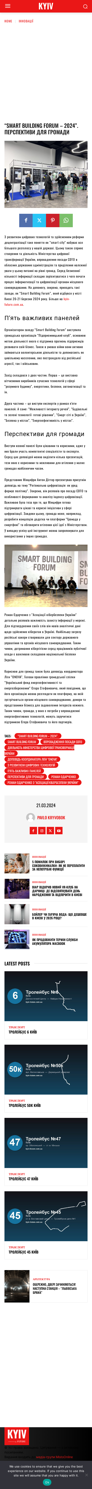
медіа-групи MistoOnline (54, 1457)
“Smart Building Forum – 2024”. (38, 736)
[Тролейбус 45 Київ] (46, 1216)
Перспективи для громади (26, 776)
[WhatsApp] (66, 220)
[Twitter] (39, 220)
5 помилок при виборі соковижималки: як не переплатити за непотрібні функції (58, 865)
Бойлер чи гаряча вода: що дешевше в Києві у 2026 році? (59, 916)
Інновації (26, 21)
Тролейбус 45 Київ (23, 1252)
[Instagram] (42, 830)
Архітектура (41, 1279)
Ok (47, 1482)
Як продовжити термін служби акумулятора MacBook (55, 941)
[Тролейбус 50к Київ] (46, 1070)
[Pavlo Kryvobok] (31, 817)
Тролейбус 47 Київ (23, 1178)
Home (8, 21)
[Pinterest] (52, 220)
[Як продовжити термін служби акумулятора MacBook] (16, 940)
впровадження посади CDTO (63, 741)
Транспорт (17, 1027)
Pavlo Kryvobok (51, 817)
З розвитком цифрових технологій (31, 765)
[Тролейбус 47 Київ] (46, 1143)
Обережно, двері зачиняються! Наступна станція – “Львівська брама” (55, 1288)
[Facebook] (26, 220)
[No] (86, 1475)
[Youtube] (59, 830)
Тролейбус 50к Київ (25, 1105)
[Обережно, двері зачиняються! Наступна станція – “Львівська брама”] (16, 1286)
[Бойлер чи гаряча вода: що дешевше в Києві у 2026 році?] (16, 914)
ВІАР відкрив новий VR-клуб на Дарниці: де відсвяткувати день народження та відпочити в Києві (57, 891)
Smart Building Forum (22, 741)
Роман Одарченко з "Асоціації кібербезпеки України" (43, 782)
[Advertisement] (46, 72)
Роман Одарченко (63, 776)
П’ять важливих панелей (24, 770)
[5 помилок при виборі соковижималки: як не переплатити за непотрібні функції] (16, 863)
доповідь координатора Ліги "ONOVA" (32, 759)
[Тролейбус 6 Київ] (46, 996)
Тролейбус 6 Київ (23, 1032)
